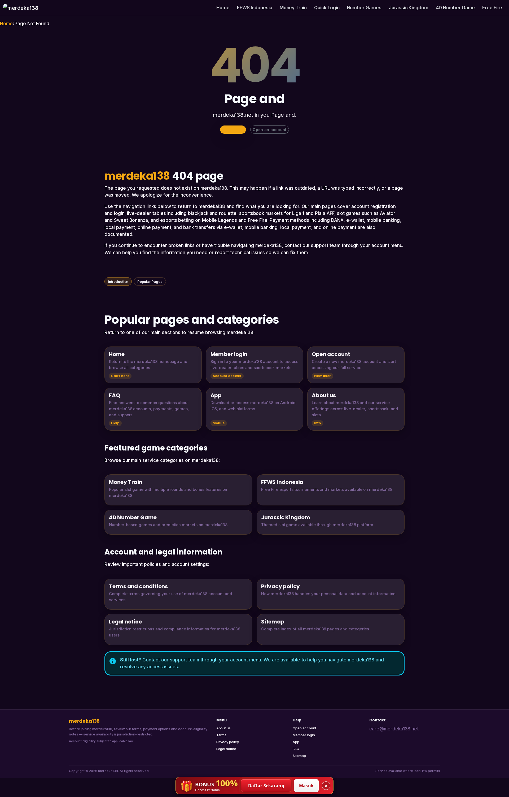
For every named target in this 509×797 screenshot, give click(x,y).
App (296, 742)
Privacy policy (227, 742)
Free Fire (492, 7)
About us (223, 728)
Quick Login (326, 7)
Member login (304, 735)
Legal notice (226, 749)
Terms (221, 735)
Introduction (118, 281)
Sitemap (299, 755)
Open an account (269, 129)
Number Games (364, 7)
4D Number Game (455, 7)
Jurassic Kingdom (408, 7)
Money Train (293, 7)
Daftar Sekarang (266, 786)
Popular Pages (149, 281)
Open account (304, 728)
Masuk (306, 786)
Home (223, 7)
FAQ (296, 749)
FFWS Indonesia (254, 7)
